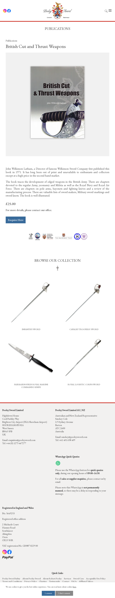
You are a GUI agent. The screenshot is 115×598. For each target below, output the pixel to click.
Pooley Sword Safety (11, 578)
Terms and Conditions (12, 581)
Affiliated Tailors (86, 581)
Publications (11, 40)
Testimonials (54, 581)
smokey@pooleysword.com (74, 437)
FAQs (74, 581)
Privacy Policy (30, 581)
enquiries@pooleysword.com (21, 440)
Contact (65, 581)
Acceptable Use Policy (96, 578)
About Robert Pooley (52, 578)
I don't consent (64, 593)
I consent (48, 593)
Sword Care (78, 578)
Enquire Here (15, 220)
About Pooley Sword (31, 578)
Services (67, 578)
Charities (43, 581)
